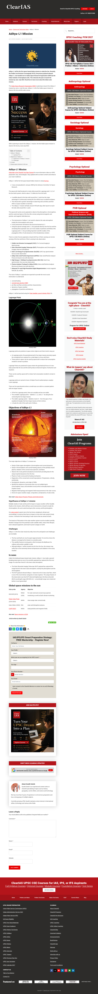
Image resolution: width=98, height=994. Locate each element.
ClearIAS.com (46, 990)
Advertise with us (55, 954)
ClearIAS (18, 7)
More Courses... (79, 253)
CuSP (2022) (12, 608)
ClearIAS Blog (54, 929)
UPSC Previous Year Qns (10, 958)
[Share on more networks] (24, 629)
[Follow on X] (55, 970)
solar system (14, 512)
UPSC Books (6, 940)
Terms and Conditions (56, 965)
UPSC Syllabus (7, 933)
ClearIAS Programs (55, 912)
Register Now (16, 693)
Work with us (53, 951)
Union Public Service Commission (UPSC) (15, 908)
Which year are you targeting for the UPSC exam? (25, 657)
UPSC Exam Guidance (9, 926)
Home (10, 29)
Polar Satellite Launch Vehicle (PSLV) (39, 293)
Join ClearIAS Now (79, 328)
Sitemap (52, 947)
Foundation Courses (71, 886)
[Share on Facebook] (10, 629)
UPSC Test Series (79, 351)
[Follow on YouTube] (58, 970)
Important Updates (55, 933)
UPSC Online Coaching (56, 926)
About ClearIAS (54, 908)
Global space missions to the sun (19, 164)
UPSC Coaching (80, 347)
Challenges (16, 160)
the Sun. (46, 181)
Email (11, 849)
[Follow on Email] (69, 970)
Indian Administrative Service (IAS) (13, 912)
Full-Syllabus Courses (15, 886)
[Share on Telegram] (21, 629)
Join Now (84, 8)
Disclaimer (53, 961)
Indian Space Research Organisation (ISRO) (23, 86)
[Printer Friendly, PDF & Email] (52, 622)
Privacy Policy (54, 958)
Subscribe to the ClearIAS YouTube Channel (21, 172)
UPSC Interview (7, 951)
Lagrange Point (17, 155)
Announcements (55, 937)
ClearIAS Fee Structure (56, 915)
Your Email (14, 678)
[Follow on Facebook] (51, 970)
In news (13, 162)
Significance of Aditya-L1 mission (21, 158)
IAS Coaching (54, 919)
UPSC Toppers (7, 954)
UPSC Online (6, 937)
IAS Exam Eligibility (8, 919)
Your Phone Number (17, 671)
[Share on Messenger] (17, 629)
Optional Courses (35, 886)
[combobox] (12, 674)
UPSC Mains (6, 947)
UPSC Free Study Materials (11, 922)
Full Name (14, 643)
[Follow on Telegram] (62, 970)
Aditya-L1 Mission (15, 153)
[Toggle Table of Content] (27, 151)
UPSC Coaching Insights (79, 359)
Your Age (13, 664)
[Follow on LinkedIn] (73, 970)
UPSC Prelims (7, 944)
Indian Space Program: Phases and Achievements (29, 497)
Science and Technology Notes (21, 29)
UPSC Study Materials (79, 343)
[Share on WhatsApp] (13, 629)
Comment (12, 818)
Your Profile (14, 650)
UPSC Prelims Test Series (10, 929)
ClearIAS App (54, 944)
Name (11, 841)
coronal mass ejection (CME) (20, 283)
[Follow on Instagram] (65, 970)
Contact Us (6, 976)
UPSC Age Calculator (9, 961)
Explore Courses (49, 890)
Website (11, 858)
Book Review (53, 940)
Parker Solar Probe (14, 599)
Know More (80, 427)
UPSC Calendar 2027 (9, 965)
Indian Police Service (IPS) (10, 915)
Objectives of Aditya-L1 (16, 156)
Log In (91, 8)
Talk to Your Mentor (8, 973)
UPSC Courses (79, 355)
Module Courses (52, 886)
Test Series (87, 886)
